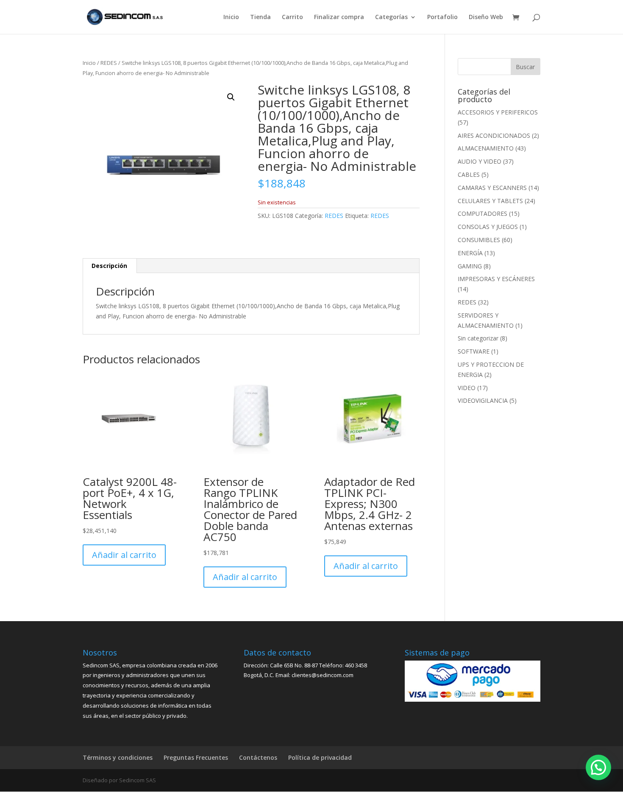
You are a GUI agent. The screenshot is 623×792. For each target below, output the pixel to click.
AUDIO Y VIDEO (479, 161)
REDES (108, 63)
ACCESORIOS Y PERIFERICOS (498, 112)
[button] (231, 97)
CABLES (469, 174)
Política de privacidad (320, 757)
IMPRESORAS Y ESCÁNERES (496, 279)
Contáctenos (258, 757)
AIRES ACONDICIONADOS (494, 135)
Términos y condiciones (118, 757)
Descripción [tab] (109, 266)
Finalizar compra (339, 17)
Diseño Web (486, 17)
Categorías (391, 17)
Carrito (292, 17)
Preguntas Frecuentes (196, 757)
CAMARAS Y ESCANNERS (492, 188)
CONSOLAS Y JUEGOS (488, 227)
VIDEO (467, 388)
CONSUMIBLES (479, 240)
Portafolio (442, 17)
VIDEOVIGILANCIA (483, 400)
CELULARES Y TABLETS (490, 201)
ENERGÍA (470, 253)
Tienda (260, 17)
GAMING (470, 266)
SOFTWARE (474, 351)
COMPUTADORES (482, 213)
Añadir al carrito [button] (124, 555)
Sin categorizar (478, 338)
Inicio (231, 17)
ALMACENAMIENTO (486, 148)
